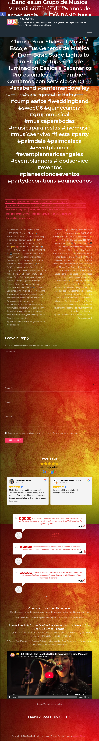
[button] (3, 15)
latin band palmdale (58, 209)
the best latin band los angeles (20, 218)
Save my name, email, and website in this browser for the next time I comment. (43, 433)
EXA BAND (26, 19)
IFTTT (35, 205)
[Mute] (85, 697)
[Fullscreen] (89, 697)
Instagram (46, 205)
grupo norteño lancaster (17, 205)
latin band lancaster (76, 205)
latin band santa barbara (17, 213)
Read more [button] (57, 501)
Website (8, 416)
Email (8, 402)
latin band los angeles (16, 209)
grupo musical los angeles (55, 201)
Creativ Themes (80, 736)
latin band (59, 205)
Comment (10, 351)
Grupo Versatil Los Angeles (49, 704)
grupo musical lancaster (29, 201)
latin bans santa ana (62, 213)
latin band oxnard (38, 209)
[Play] (10, 697)
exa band (10, 201)
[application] (49, 675)
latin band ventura (40, 213)
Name (8, 388)
